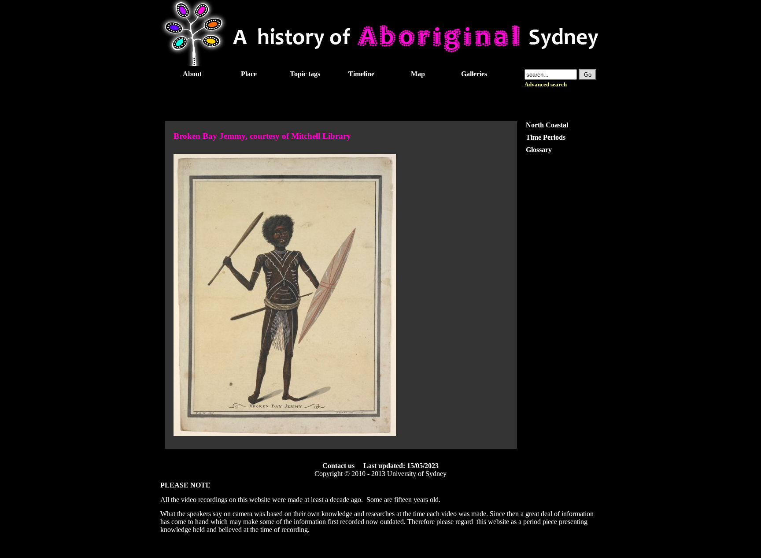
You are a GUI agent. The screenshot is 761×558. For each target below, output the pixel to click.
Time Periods (545, 137)
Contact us (338, 465)
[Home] (380, 63)
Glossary (539, 149)
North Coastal (547, 125)
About (192, 74)
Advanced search (546, 85)
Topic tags (305, 74)
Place (249, 74)
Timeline (361, 74)
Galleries (474, 74)
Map (418, 74)
